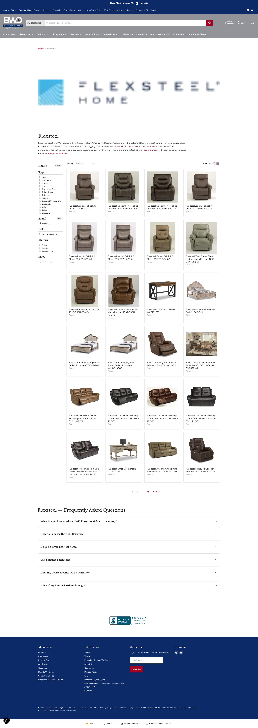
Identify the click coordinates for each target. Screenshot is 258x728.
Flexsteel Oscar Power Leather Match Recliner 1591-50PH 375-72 (123, 312)
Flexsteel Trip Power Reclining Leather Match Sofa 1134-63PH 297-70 (162, 418)
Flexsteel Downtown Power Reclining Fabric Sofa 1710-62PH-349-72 (82, 418)
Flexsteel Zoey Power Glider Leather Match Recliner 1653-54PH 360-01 (200, 259)
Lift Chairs (46, 180)
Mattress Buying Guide (92, 10)
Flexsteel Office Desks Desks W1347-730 (122, 470)
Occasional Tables (49, 189)
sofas (117, 146)
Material (43, 240)
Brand (42, 218)
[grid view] (214, 163)
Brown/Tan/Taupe (49, 234)
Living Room (25, 34)
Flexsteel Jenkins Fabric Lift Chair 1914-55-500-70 (82, 207)
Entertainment (110, 34)
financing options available (55, 153)
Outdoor (140, 34)
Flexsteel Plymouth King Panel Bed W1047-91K (201, 311)
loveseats (136, 146)
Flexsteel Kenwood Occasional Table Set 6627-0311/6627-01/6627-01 (200, 365)
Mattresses (43, 656)
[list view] (218, 163)
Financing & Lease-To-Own (29, 10)
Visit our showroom (148, 149)
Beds (44, 177)
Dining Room (58, 34)
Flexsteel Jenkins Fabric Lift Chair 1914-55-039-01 (82, 258)
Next (155, 491)
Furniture (42, 652)
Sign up (136, 669)
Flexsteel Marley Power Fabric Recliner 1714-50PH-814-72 (161, 364)
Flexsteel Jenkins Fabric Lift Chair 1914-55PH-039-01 (121, 258)
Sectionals (46, 204)
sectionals (126, 146)
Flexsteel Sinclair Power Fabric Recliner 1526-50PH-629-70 (162, 207)
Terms (13, 10)
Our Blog (154, 10)
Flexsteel (46, 223)
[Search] (209, 23)
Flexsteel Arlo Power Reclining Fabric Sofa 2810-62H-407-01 (162, 470)
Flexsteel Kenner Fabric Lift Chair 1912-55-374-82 (160, 258)
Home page (9, 34)
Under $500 (47, 262)
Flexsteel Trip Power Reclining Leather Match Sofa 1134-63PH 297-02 (123, 418)
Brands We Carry (159, 34)
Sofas (44, 210)
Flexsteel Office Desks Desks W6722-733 (161, 311)
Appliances (43, 664)
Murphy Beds (44, 660)
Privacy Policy (69, 10)
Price (41, 256)
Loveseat (46, 183)
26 (147, 491)
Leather (45, 248)
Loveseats (46, 186)
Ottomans (46, 195)
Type (41, 172)
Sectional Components (51, 201)
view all (58, 166)
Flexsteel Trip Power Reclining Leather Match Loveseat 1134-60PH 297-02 (201, 418)
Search (6, 10)
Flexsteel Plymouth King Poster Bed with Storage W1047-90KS (84, 364)
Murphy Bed (179, 34)
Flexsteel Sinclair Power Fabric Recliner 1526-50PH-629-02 (123, 207)
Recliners (46, 198)
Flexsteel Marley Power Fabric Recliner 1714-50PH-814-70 (200, 470)
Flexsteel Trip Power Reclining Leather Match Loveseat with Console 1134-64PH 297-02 (84, 471)
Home (41, 48)
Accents (127, 34)
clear (59, 218)
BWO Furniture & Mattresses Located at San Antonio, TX (126, 10)
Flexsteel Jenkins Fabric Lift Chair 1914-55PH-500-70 (199, 207)
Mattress (74, 34)
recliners (151, 146)
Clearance (42, 668)
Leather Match (48, 251)
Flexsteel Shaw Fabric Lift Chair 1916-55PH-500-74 (84, 311)
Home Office (91, 34)
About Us (46, 10)
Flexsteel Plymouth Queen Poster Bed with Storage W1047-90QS (121, 365)
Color (42, 229)
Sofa (44, 207)
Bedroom (41, 34)
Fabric (44, 245)
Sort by (70, 163)
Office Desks (47, 192)
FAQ (79, 10)
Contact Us (57, 10)
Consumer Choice (197, 34)
